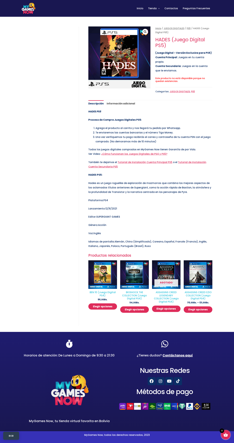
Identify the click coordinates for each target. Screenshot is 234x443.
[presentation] (158, 8)
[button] (145, 32)
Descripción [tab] (96, 103)
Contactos (171, 8)
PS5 (189, 28)
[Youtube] (169, 381)
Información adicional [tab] (121, 103)
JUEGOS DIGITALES (174, 28)
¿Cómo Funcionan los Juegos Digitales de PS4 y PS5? (134, 154)
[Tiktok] (178, 381)
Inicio (140, 8)
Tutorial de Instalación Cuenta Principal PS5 (145, 162)
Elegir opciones (102, 306)
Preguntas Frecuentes (196, 8)
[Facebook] (152, 381)
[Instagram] (160, 381)
